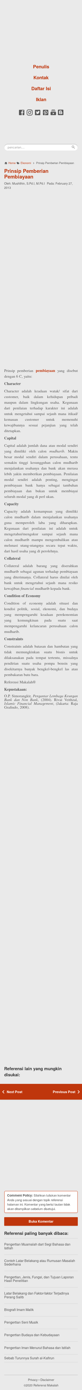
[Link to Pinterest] (45, 114)
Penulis (41, 66)
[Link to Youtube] (53, 114)
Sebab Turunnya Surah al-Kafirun (29, 1358)
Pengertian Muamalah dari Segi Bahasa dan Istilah (37, 1246)
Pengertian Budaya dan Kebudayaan (32, 1334)
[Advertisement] (41, 235)
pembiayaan (45, 370)
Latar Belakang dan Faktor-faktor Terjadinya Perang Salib (36, 1295)
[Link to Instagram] (29, 114)
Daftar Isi (41, 88)
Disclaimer (47, 1380)
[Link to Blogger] (60, 114)
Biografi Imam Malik (19, 1309)
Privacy (33, 1380)
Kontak (41, 77)
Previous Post (64, 1091)
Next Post (14, 1091)
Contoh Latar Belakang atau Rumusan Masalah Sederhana (39, 1262)
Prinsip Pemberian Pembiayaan (26, 173)
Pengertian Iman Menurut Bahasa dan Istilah (37, 1347)
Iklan (41, 99)
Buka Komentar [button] (41, 1221)
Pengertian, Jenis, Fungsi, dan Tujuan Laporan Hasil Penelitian (39, 1279)
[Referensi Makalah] (41, 30)
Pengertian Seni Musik (21, 1322)
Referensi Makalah (45, 1385)
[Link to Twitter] (37, 114)
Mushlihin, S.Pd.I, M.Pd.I (28, 183)
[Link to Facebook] (21, 114)
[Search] (73, 147)
